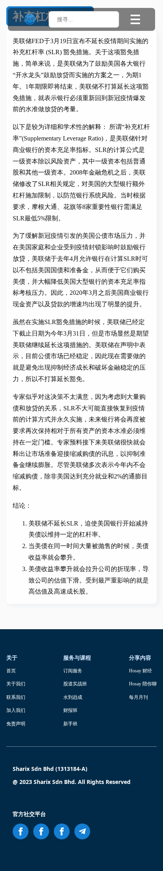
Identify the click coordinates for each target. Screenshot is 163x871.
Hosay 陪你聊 (143, 684)
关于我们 (15, 684)
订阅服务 (72, 671)
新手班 (70, 724)
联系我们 (15, 697)
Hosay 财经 (140, 671)
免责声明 (15, 724)
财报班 (70, 710)
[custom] (82, 831)
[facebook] (20, 831)
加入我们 (15, 710)
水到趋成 (72, 697)
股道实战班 (75, 684)
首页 (11, 671)
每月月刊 (138, 697)
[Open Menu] (135, 19)
